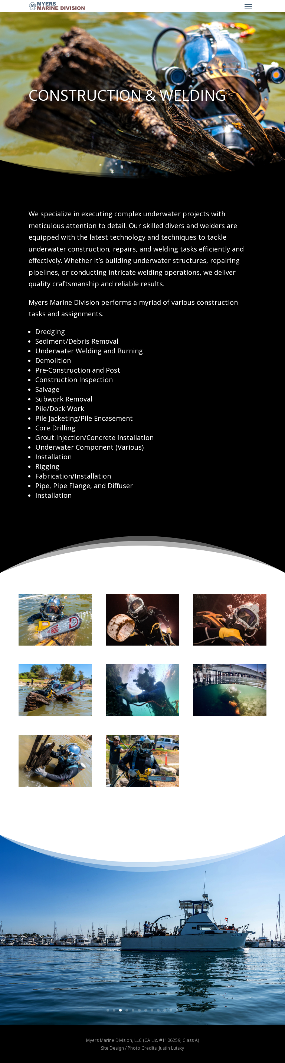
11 (171, 1010)
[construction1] (142, 785)
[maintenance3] (229, 714)
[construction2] (55, 785)
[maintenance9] (229, 643)
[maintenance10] (142, 643)
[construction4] (55, 714)
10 (164, 1010)
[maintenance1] (142, 714)
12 (177, 1010)
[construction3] (55, 643)
